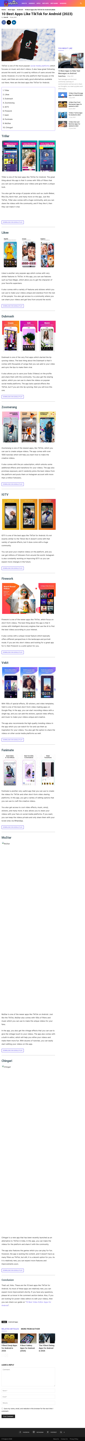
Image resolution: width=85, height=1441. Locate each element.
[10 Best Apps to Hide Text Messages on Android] (70, 60)
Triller (6, 90)
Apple (38, 3)
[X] (9, 22)
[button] (80, 3)
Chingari (9, 127)
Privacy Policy (74, 1439)
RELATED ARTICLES (10, 1329)
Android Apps (13, 1322)
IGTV (7, 107)
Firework (8, 111)
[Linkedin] (14, 22)
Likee (7, 94)
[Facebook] (4, 22)
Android (32, 3)
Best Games (54, 3)
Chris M (6, 17)
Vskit (6, 115)
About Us (56, 1439)
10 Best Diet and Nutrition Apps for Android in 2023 (74, 124)
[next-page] (6, 1355)
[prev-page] (3, 1355)
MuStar (8, 123)
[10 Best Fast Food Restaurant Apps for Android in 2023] (62, 104)
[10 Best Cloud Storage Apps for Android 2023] (62, 95)
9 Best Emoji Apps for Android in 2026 (9, 1348)
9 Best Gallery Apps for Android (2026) (27, 1348)
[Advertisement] (28, 214)
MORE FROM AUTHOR (30, 1329)
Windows (63, 3)
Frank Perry (61, 76)
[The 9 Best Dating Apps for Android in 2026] (47, 1338)
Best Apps (45, 3)
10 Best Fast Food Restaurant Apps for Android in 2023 (75, 104)
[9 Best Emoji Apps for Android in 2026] (10, 1338)
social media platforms (40, 66)
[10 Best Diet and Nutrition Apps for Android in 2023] (62, 124)
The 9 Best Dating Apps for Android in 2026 (46, 1348)
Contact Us (64, 1439)
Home (4, 10)
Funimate (9, 119)
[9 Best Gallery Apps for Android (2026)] (28, 1338)
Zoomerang (9, 103)
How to (24, 3)
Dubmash (9, 98)
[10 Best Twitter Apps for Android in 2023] (62, 115)
